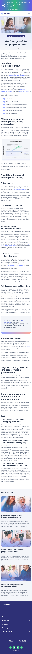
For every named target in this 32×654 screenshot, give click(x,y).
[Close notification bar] (29, 2)
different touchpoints (19, 189)
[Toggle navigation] (29, 13)
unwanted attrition (24, 91)
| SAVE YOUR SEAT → (13, 9)
